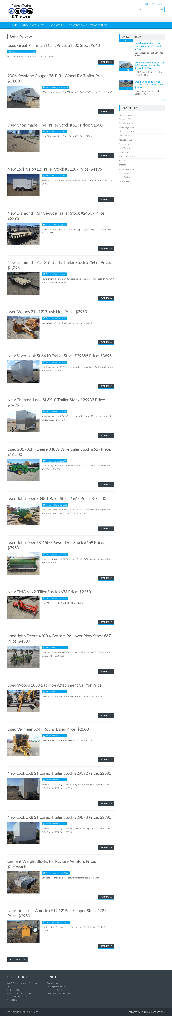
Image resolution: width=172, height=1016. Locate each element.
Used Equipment (126, 169)
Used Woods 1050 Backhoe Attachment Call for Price (54, 685)
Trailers (122, 164)
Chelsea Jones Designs (153, 1012)
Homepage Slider (127, 127)
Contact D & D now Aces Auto (88, 25)
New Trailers (124, 152)
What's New (124, 181)
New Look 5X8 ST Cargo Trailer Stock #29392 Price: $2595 (59, 773)
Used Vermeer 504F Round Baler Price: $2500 (48, 729)
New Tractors (125, 148)
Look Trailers (125, 135)
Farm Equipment (126, 123)
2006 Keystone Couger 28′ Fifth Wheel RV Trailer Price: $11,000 (149, 65)
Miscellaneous (125, 139)
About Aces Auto (33, 25)
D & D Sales (32, 1012)
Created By (134, 1012)
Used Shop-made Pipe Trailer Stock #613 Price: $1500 (55, 125)
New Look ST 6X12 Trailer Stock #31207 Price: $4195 (54, 169)
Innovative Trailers (127, 131)
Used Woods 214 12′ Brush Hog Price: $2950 (47, 311)
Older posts (18, 959)
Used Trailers (125, 177)
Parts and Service (127, 156)
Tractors (123, 160)
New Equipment (126, 144)
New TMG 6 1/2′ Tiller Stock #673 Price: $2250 (49, 591)
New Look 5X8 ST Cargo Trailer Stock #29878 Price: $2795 (59, 817)
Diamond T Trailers (127, 119)
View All (161, 99)
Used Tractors (125, 173)
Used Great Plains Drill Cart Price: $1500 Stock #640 (53, 45)
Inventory (57, 25)
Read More (106, 62)
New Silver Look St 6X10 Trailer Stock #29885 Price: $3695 (59, 355)
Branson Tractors (127, 115)
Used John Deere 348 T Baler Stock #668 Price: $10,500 (56, 498)
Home (13, 25)
